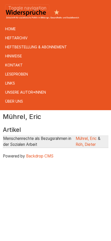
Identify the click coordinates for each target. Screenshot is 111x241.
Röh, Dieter (86, 144)
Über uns (14, 101)
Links (10, 83)
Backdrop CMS (39, 156)
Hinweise (13, 56)
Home (10, 29)
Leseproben (16, 74)
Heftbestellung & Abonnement (36, 47)
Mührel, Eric (86, 138)
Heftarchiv (16, 38)
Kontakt (14, 65)
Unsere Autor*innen (25, 92)
